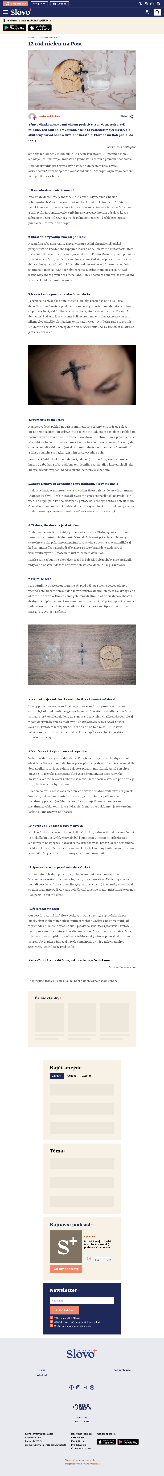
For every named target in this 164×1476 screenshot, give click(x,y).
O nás (42, 1370)
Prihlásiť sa (64, 1310)
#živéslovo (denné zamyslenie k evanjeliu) (77, 1322)
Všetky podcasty (65, 1269)
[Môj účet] (147, 12)
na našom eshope (106, 981)
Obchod (42, 1375)
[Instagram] (146, 3)
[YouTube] (151, 3)
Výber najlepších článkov (68, 1318)
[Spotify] (158, 4)
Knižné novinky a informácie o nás (72, 1326)
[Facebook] (140, 3)
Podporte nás (122, 1370)
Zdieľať (123, 116)
